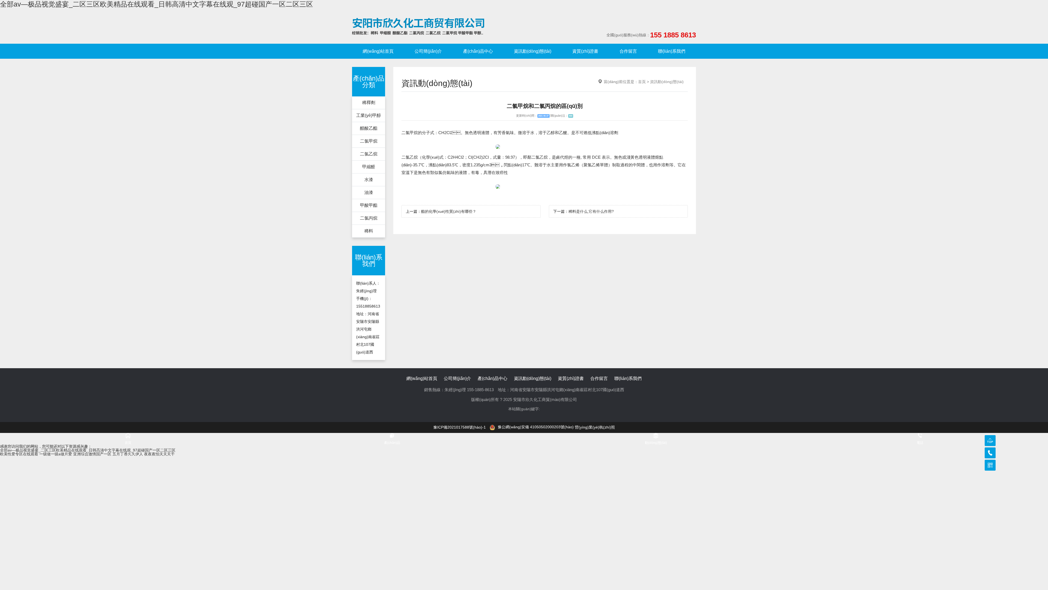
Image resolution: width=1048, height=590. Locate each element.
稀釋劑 (368, 102)
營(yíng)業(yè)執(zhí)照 (595, 427)
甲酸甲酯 (368, 205)
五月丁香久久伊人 (127, 454)
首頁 (642, 81)
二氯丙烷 (368, 218)
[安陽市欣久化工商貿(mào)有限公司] (418, 26)
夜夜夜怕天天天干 (159, 454)
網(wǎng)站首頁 (378, 51)
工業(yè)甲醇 (368, 115)
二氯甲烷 (368, 141)
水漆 (368, 179)
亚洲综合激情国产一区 (92, 454)
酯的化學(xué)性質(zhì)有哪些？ (448, 211)
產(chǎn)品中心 (478, 51)
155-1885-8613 (480, 389)
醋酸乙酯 (368, 128)
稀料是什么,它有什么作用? (591, 211)
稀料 (368, 231)
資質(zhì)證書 (585, 51)
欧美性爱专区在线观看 (19, 454)
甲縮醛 (368, 166)
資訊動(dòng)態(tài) (532, 51)
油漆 (368, 192)
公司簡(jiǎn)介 (428, 51)
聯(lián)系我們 (671, 51)
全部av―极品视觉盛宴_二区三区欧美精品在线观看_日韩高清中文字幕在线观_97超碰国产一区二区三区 (156, 4)
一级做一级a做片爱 (55, 454)
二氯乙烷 (368, 154)
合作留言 (628, 51)
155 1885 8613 (673, 35)
